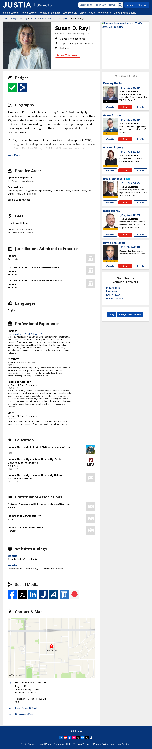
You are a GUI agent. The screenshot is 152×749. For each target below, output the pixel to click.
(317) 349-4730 (129, 247)
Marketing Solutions (125, 12)
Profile (140, 107)
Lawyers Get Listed (130, 314)
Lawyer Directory (19, 18)
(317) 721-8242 (129, 152)
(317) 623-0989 (129, 215)
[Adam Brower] (110, 125)
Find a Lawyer (11, 12)
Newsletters (104, 12)
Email (125, 107)
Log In (130, 5)
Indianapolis (62, 18)
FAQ (112, 314)
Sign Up (142, 5)
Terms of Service (82, 744)
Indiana (33, 18)
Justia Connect (29, 744)
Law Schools (69, 12)
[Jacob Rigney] (110, 220)
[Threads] (78, 737)
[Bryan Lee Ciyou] (110, 252)
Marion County (47, 18)
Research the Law (49, 12)
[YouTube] (65, 737)
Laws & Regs (87, 12)
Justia (5, 18)
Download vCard (24, 714)
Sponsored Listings (125, 76)
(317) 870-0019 (129, 88)
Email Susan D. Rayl (26, 708)
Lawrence (111, 291)
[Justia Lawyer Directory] (17, 5)
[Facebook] (69, 737)
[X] (87, 737)
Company (59, 744)
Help (68, 744)
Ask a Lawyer (29, 12)
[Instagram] (74, 737)
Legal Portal (45, 744)
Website (13, 555)
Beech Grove (113, 295)
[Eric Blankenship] (110, 188)
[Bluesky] (82, 737)
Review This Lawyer (68, 55)
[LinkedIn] (61, 737)
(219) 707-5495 (129, 183)
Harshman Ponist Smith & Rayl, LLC (72, 33)
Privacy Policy (100, 744)
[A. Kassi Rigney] (110, 157)
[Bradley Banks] (110, 93)
